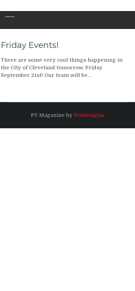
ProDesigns (89, 115)
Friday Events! (30, 45)
